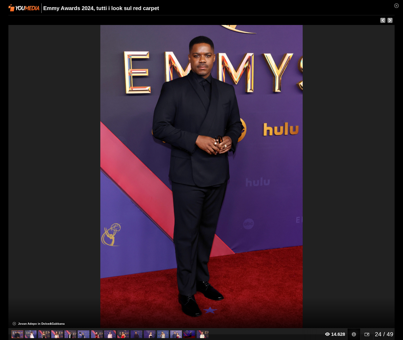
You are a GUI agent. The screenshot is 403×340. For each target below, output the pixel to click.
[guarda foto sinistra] (47, 176)
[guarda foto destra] (240, 176)
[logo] (23, 7)
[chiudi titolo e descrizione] (14, 323)
